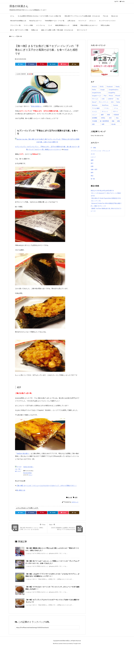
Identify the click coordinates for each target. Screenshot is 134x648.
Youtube (115, 105)
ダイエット (105, 111)
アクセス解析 (96, 108)
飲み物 (113, 124)
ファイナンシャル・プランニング (100, 151)
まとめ (93, 154)
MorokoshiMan (27, 473)
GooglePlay (111, 92)
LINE (103, 99)
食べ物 (20, 36)
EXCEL (102, 86)
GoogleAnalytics (113, 89)
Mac (118, 99)
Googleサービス (96, 95)
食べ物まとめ (20, 490)
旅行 (110, 118)
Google (102, 89)
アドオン (106, 108)
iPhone (111, 95)
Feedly (118, 86)
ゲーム (116, 108)
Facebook (110, 86)
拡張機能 (94, 118)
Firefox (94, 89)
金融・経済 (94, 169)
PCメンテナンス (103, 102)
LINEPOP (110, 99)
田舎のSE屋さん (36, 106)
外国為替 (116, 114)
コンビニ (94, 111)
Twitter (118, 102)
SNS (112, 102)
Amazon (94, 86)
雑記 (92, 175)
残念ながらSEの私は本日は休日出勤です (102, 190)
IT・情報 (93, 147)
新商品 (103, 118)
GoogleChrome (96, 92)
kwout (66, 149)
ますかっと (75, 502)
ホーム (12, 36)
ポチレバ (30, 474)
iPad (105, 95)
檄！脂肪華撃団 (104, 121)
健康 (102, 114)
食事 (76, 497)
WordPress (105, 105)
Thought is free (76, 643)
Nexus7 (94, 102)
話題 (93, 124)
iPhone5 (117, 95)
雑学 (92, 172)
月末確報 (94, 121)
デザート (115, 111)
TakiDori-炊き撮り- (22, 453)
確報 (118, 121)
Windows (94, 105)
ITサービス (95, 99)
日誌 (117, 118)
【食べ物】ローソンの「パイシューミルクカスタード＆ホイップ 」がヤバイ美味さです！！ (46, 485)
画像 (113, 121)
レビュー (94, 114)
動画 (108, 114)
